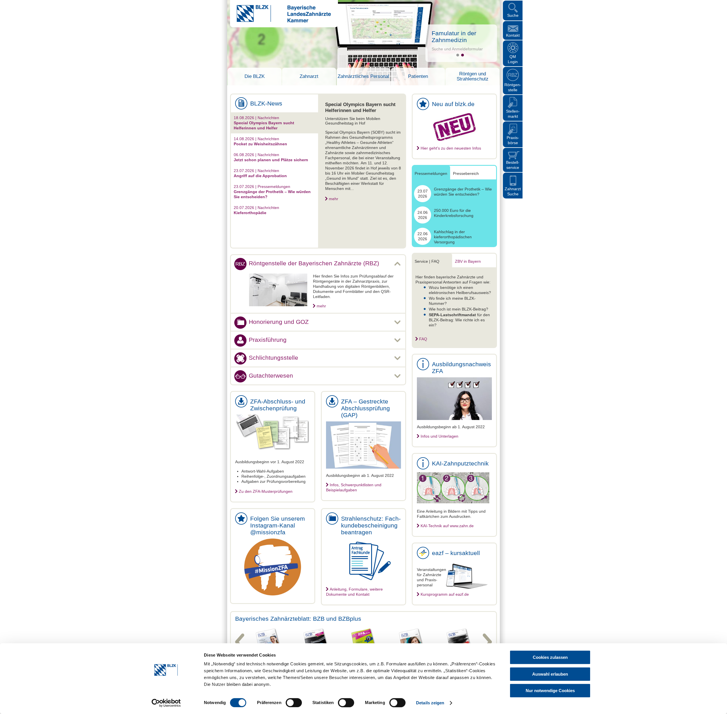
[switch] (294, 702)
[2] (462, 55)
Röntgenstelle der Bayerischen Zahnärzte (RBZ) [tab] (314, 263)
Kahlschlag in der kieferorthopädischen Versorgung (453, 236)
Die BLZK (255, 76)
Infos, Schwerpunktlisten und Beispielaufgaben (353, 487)
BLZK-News (266, 103)
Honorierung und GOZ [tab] (279, 321)
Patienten (418, 76)
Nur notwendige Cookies (550, 690)
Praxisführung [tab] (268, 339)
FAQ (423, 339)
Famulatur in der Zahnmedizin (454, 36)
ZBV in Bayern (468, 261)
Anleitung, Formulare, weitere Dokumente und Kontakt (354, 592)
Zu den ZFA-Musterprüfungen (266, 491)
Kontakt (513, 35)
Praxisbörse (513, 140)
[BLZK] (280, 21)
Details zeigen (430, 702)
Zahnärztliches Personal (363, 76)
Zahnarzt (309, 76)
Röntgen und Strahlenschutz (472, 76)
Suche (513, 15)
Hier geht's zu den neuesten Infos (451, 148)
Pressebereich (466, 173)
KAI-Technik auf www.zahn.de (447, 525)
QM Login (513, 59)
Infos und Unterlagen (439, 436)
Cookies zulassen (550, 657)
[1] (457, 55)
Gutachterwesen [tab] (271, 375)
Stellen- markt (513, 114)
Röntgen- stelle (512, 87)
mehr (333, 198)
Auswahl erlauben (550, 674)
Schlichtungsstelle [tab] (273, 357)
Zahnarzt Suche (513, 191)
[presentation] (274, 122)
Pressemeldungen (431, 173)
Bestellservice (512, 165)
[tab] (274, 122)
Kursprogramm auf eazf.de (445, 594)
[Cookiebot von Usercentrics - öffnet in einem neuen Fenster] (166, 703)
